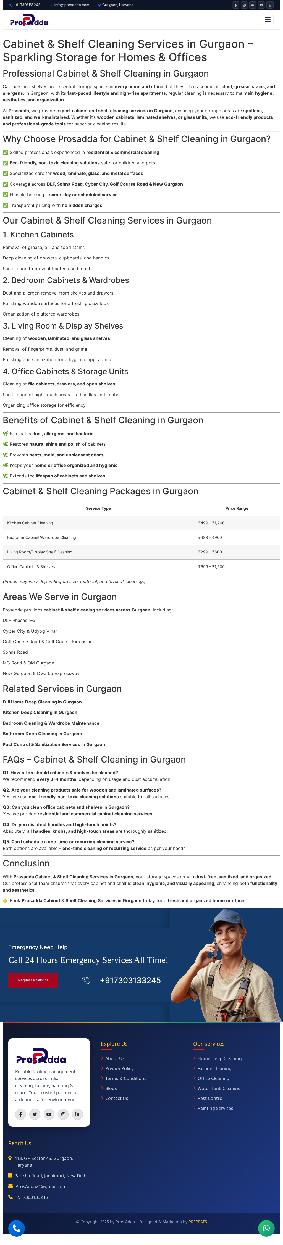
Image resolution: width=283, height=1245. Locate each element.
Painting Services (215, 1108)
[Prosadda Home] (29, 19)
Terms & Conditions (125, 1078)
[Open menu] (268, 19)
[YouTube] (261, 5)
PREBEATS (197, 1221)
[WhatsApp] (270, 5)
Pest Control (211, 1098)
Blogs (111, 1088)
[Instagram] (244, 5)
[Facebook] (235, 5)
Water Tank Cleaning (219, 1088)
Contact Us (116, 1098)
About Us (115, 1058)
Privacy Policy (119, 1068)
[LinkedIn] (252, 5)
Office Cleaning (213, 1078)
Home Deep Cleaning (220, 1058)
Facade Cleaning (215, 1068)
